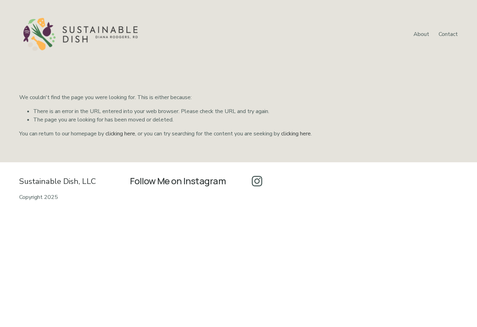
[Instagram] (257, 181)
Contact (448, 34)
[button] (148, 238)
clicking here (120, 134)
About (421, 34)
